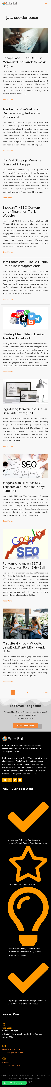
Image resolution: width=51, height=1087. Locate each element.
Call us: (5, 1062)
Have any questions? (12, 1049)
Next (46, 692)
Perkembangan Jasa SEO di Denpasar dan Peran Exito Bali (24, 565)
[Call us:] (4, 1058)
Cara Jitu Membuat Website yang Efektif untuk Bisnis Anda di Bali (24, 647)
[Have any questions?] (4, 1045)
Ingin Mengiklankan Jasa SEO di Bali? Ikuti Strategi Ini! (25, 411)
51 (28, 692)
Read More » (8, 99)
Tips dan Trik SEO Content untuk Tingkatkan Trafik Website (21, 211)
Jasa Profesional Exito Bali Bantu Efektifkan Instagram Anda (25, 264)
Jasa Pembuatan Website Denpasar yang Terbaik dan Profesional (22, 113)
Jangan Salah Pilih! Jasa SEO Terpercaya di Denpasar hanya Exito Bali (24, 487)
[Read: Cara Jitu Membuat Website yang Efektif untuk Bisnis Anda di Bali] (25, 623)
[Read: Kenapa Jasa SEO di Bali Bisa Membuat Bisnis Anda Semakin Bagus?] (25, 40)
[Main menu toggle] (46, 3)
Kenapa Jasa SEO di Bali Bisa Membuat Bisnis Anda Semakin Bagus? (25, 62)
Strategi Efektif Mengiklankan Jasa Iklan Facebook (24, 336)
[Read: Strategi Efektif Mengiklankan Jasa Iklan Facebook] (25, 318)
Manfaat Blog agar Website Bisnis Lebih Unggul (22, 162)
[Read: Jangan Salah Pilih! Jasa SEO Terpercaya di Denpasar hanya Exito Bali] (25, 466)
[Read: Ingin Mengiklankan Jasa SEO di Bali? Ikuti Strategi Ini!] (25, 391)
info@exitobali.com (15, 1052)
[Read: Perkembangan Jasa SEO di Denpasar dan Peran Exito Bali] (25, 543)
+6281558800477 (15, 1066)
